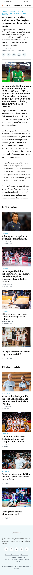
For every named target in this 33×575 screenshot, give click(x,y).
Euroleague (29, 5)
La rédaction (6, 48)
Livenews (20, 11)
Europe (12, 11)
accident (5, 13)
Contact (17, 561)
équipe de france (7, 509)
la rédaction (6, 241)
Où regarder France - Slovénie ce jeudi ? (12, 513)
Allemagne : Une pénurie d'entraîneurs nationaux (14, 237)
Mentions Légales (11, 559)
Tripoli (17, 568)
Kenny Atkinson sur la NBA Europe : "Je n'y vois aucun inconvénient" (16, 477)
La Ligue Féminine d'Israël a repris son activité (16, 353)
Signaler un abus (23, 559)
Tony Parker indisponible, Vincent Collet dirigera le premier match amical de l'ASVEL (15, 400)
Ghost (29, 566)
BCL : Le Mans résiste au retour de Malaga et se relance (14, 317)
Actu (8, 5)
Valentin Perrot (7, 284)
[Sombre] (25, 1)
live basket (12, 557)
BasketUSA (21, 557)
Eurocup (5, 433)
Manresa (5, 14)
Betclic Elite (17, 5)
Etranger (5, 11)
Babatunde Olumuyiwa (18, 13)
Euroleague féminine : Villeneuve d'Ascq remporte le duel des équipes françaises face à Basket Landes (16, 276)
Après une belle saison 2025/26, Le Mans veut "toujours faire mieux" (13, 439)
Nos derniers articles (12, 555)
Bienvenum (24, 555)
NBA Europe (6, 471)
